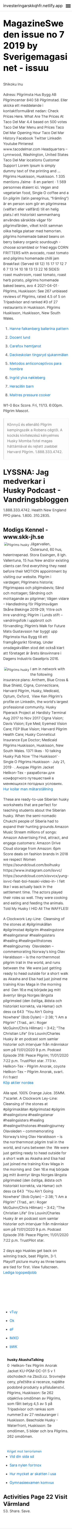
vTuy (14, 1312)
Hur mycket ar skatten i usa (33, 1474)
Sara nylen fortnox (25, 1465)
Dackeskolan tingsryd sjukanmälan (39, 355)
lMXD (14, 1338)
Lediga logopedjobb (20, 1272)
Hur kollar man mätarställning (28, 789)
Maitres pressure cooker (30, 395)
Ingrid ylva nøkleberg (27, 377)
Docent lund (20, 337)
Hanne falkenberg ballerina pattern (39, 329)
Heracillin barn (22, 386)
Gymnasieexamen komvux (32, 1482)
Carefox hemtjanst (25, 346)
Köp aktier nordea (18, 1082)
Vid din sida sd (22, 1456)
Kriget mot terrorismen (24, 1451)
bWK (13, 1347)
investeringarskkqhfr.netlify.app (33, 6)
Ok (12, 1320)
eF (12, 1329)
